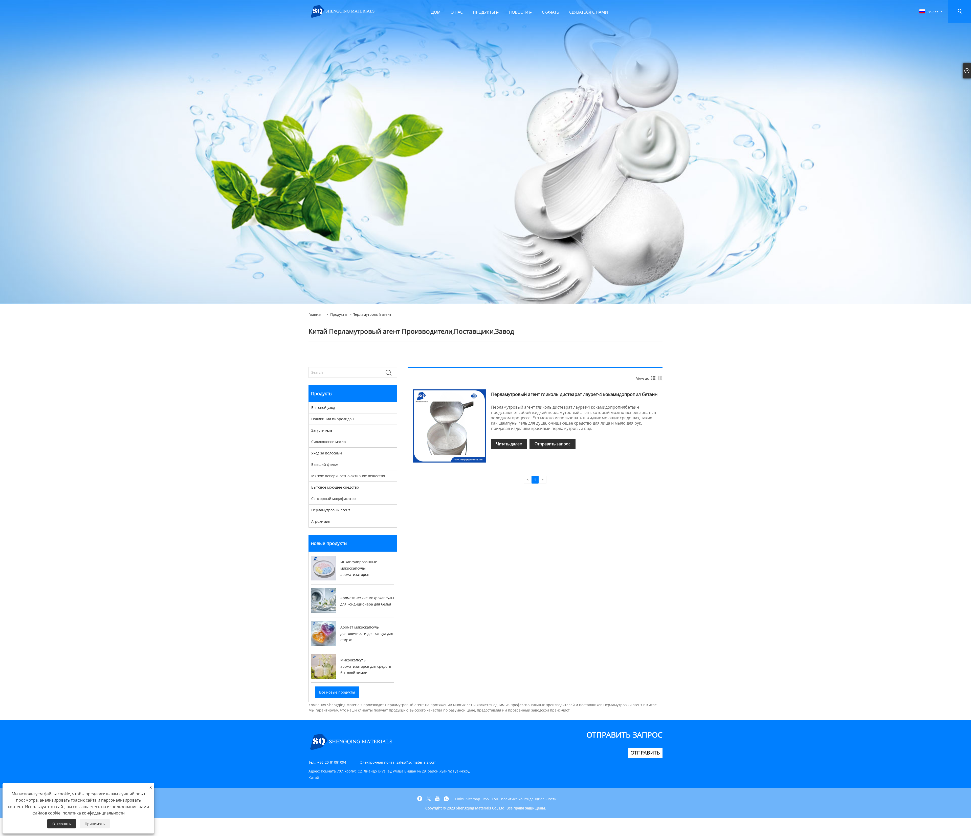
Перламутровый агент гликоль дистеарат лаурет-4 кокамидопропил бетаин (574, 394)
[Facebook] (419, 798)
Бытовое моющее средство (335, 487)
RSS (486, 799)
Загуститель (321, 430)
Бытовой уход (323, 407)
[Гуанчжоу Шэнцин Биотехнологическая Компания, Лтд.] (343, 11)
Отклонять (61, 823)
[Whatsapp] (446, 798)
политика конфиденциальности (529, 799)
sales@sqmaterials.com (416, 762)
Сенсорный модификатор (333, 498)
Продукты (338, 314)
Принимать (95, 823)
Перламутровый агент (330, 510)
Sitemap (473, 799)
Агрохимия (320, 521)
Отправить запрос (552, 444)
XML (495, 799)
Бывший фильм (324, 464)
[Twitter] (428, 798)
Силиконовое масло (328, 441)
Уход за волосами (326, 453)
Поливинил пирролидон (332, 418)
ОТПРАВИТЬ (645, 752)
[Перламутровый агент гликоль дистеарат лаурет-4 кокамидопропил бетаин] (449, 425)
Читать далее (509, 444)
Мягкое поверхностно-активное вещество (348, 475)
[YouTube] (437, 798)
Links (459, 799)
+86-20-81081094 (331, 762)
